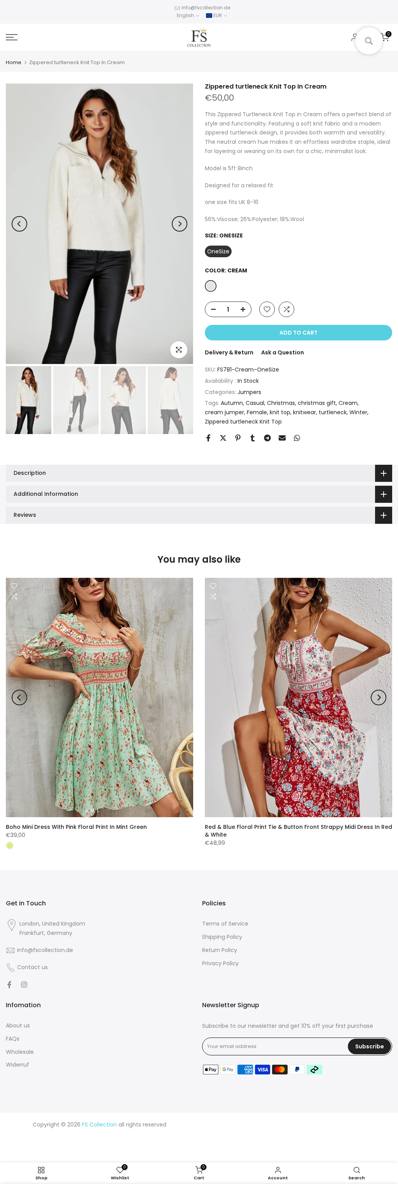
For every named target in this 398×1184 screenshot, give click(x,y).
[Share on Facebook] (208, 437)
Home (13, 62)
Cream (348, 403)
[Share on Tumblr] (252, 437)
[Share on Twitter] (223, 437)
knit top (280, 412)
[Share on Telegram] (267, 437)
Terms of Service (225, 924)
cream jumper (224, 412)
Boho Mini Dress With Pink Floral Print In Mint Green (76, 827)
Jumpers (249, 392)
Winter (358, 412)
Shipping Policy (222, 937)
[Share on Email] (282, 437)
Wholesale (20, 1052)
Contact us (32, 967)
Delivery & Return (229, 352)
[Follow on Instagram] (24, 984)
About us (18, 1025)
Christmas (281, 403)
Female (257, 412)
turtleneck (333, 412)
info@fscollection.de (206, 7)
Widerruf (17, 1065)
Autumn (232, 403)
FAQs (12, 1039)
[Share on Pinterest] (237, 437)
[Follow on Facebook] (9, 984)
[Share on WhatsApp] (296, 437)
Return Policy (219, 950)
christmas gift (317, 403)
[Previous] (19, 224)
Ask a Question (282, 352)
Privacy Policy (220, 963)
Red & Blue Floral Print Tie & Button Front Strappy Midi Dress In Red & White (298, 831)
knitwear (304, 412)
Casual (255, 403)
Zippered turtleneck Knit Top (243, 421)
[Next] (179, 224)
